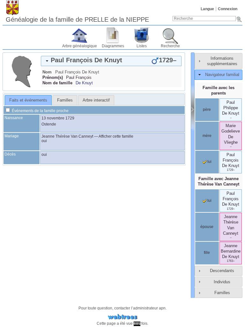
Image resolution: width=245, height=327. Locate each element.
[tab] (111, 61)
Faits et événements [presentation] (28, 100)
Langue (207, 9)
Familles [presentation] (65, 100)
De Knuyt (84, 82)
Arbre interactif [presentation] (96, 100)
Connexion (227, 9)
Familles (222, 292)
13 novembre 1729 (57, 118)
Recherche (170, 46)
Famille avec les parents (218, 90)
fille (207, 252)
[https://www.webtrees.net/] (122, 317)
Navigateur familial (222, 74)
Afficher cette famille (116, 136)
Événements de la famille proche (40, 111)
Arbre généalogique (79, 46)
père (207, 109)
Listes (142, 46)
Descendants (222, 270)
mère (207, 135)
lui (209, 161)
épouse (206, 226)
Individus (222, 281)
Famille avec (218, 181)
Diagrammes (113, 46)
